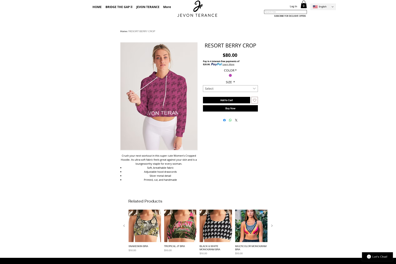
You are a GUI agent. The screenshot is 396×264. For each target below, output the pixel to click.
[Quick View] (145, 226)
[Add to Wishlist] (254, 100)
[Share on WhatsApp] (230, 120)
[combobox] (230, 88)
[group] (198, 232)
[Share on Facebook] (224, 120)
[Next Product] (272, 226)
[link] (304, 4)
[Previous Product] (124, 226)
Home (123, 31)
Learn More (228, 64)
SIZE (230, 82)
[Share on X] (236, 120)
